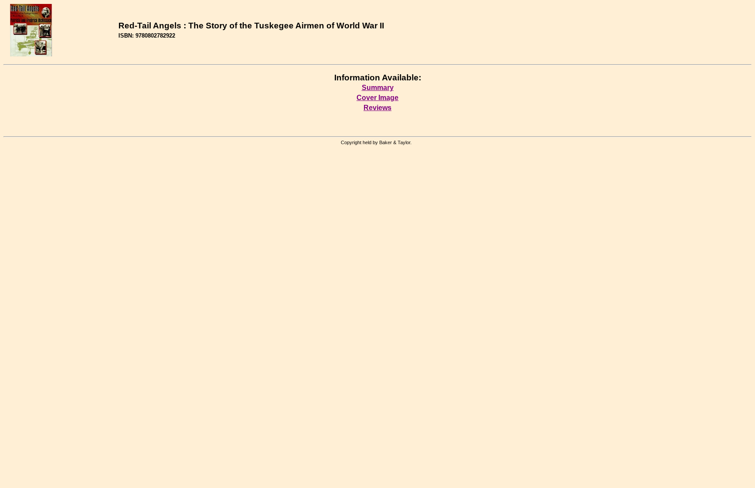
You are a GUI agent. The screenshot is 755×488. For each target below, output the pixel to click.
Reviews (377, 107)
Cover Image (377, 97)
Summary (378, 87)
